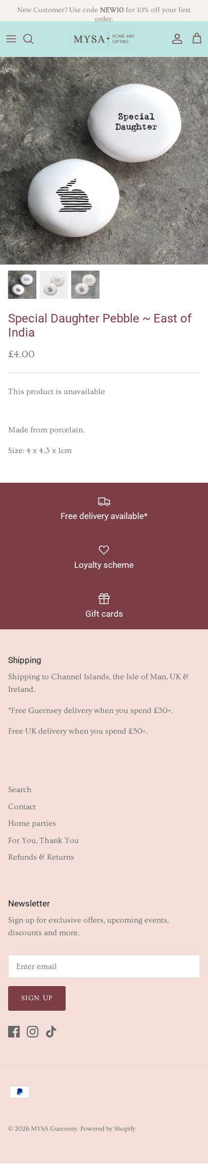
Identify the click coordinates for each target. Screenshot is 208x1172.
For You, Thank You (43, 840)
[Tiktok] (51, 1031)
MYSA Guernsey (54, 1128)
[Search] (33, 39)
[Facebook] (14, 1031)
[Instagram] (32, 1031)
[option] (104, 161)
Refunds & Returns (41, 857)
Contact (22, 806)
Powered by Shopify (107, 1128)
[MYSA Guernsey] (104, 38)
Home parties (32, 823)
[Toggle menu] (11, 39)
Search (20, 789)
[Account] (175, 39)
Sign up (37, 998)
